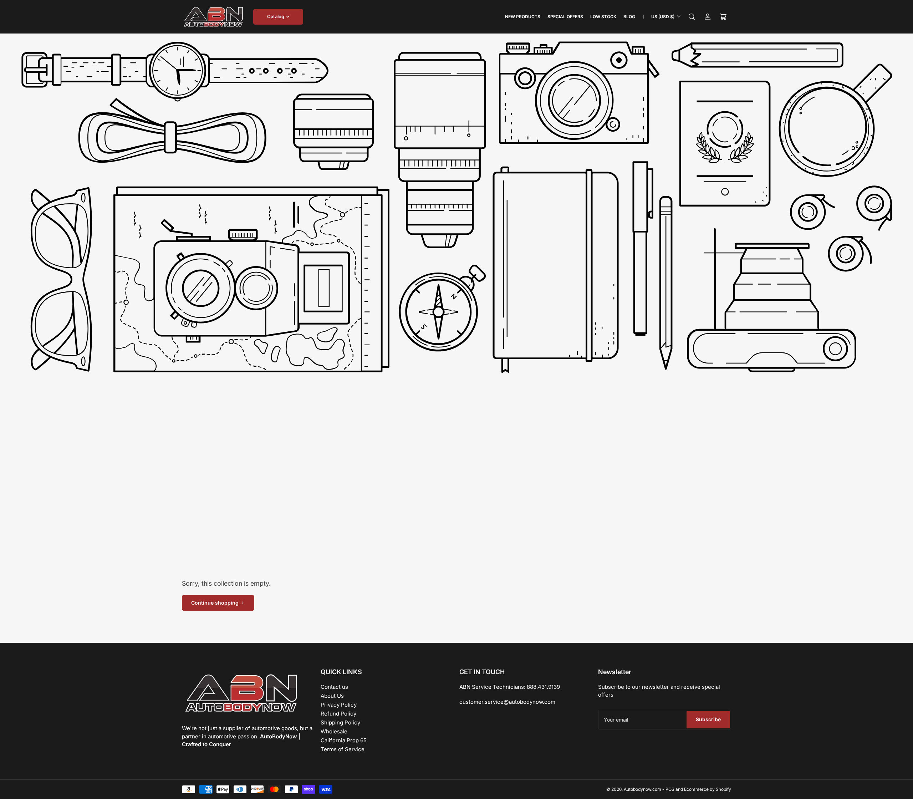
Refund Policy (338, 713)
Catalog (275, 16)
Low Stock (603, 16)
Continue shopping (215, 603)
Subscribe (708, 719)
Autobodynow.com (642, 789)
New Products (522, 16)
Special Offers (565, 16)
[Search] (692, 17)
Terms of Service (342, 749)
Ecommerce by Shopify (707, 789)
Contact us (334, 686)
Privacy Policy (339, 704)
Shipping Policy (340, 722)
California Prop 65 (344, 740)
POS (669, 789)
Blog (629, 16)
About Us (332, 695)
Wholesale (334, 731)
